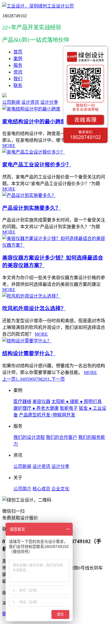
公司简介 (22, 488)
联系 (17, 85)
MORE (8, 145)
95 (27, 379)
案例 (17, 58)
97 (36, 379)
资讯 (17, 72)
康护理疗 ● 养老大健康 (36, 408)
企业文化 (60, 488)
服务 (17, 65)
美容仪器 (41, 401)
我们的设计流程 (29, 437)
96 (31, 379)
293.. (46, 379)
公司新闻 (11, 102)
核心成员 (41, 488)
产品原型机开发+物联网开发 (47, 415)
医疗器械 (22, 401)
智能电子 (69, 408)
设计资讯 (30, 102)
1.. (18, 379)
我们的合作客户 (61, 437)
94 (22, 379)
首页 (17, 52)
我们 (17, 78)
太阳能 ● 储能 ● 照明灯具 (76, 401)
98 (40, 379)
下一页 (58, 379)
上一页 (9, 379)
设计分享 (49, 102)
